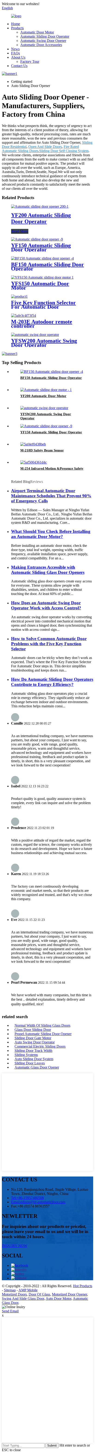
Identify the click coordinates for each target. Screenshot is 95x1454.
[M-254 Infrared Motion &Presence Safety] (33, 462)
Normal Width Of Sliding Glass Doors (42, 1025)
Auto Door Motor (58, 1298)
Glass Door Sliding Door (33, 1030)
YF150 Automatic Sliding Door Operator (41, 247)
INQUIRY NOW (14, 1246)
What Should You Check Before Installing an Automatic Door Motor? (50, 534)
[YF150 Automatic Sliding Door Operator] (37, 239)
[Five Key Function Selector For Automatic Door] (19, 296)
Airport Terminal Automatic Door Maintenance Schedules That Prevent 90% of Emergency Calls (51, 495)
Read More (20, 231)
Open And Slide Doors (45, 147)
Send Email (10, 1311)
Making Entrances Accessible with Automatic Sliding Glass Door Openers (47, 570)
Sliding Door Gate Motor (33, 1038)
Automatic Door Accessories (41, 45)
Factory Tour (29, 62)
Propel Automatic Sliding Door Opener (43, 1034)
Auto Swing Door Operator (35, 1042)
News (15, 49)
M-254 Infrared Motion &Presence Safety (51, 468)
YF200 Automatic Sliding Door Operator (41, 218)
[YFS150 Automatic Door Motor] (42, 277)
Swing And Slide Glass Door (23, 1298)
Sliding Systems (26, 1055)
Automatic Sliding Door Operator (44, 36)
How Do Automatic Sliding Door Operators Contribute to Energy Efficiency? (52, 682)
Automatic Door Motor (37, 32)
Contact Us (19, 66)
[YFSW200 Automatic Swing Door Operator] (35, 335)
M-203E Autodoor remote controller (41, 324)
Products (17, 28)
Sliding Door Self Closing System (64, 151)
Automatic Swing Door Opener (43, 41)
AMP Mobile (28, 1290)
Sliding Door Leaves (30, 1063)
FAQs (15, 53)
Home (15, 24)
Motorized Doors (14, 1294)
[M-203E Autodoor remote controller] (23, 316)
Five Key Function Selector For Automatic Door (43, 305)
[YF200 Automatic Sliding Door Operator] (39, 206)
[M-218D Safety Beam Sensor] (33, 444)
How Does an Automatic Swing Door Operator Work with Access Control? (46, 605)
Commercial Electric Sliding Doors (40, 1046)
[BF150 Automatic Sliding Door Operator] (42, 258)
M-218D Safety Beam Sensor (42, 450)
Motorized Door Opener (69, 1294)
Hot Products (82, 1286)
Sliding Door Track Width (33, 1051)
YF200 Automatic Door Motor (43, 396)
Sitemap (10, 1290)
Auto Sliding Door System (34, 1059)
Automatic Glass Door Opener (37, 1067)
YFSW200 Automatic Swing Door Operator (44, 343)
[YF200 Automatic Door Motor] (46, 390)
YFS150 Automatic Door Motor (40, 286)
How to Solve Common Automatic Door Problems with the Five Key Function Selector (49, 643)
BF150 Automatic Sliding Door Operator (47, 266)
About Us (18, 57)
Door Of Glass (39, 1294)
